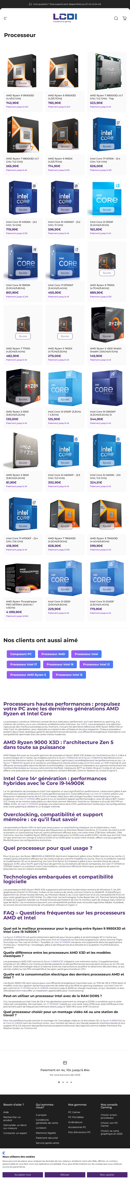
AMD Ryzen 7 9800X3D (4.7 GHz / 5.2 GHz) (22, 160)
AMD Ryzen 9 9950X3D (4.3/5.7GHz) (62, 97)
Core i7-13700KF (29, 804)
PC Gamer (74, 1112)
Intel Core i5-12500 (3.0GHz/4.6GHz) (59, 603)
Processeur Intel (86, 654)
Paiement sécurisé (47, 1137)
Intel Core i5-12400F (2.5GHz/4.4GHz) (102, 603)
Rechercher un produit (12, 1119)
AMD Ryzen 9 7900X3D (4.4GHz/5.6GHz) (104, 540)
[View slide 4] (71, 1082)
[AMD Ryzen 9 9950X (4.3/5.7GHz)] (65, 134)
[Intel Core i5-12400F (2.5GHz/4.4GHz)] (107, 577)
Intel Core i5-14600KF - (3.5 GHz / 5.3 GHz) (64, 476)
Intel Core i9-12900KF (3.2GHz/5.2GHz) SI (103, 413)
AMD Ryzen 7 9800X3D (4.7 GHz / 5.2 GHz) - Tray (106, 97)
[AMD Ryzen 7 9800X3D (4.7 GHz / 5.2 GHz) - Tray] (107, 71)
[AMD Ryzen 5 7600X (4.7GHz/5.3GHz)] (65, 324)
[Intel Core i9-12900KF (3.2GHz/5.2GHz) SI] (107, 387)
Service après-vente (47, 1143)
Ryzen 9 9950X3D (68, 758)
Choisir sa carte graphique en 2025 (112, 1132)
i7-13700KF (53, 1004)
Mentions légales (46, 1133)
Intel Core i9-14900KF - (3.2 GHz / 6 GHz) (64, 223)
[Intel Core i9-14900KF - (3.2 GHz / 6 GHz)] (65, 198)
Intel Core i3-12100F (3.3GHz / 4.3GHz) (64, 413)
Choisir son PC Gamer (109, 1124)
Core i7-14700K (26, 799)
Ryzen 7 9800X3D (13, 763)
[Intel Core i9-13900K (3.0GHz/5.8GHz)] (23, 261)
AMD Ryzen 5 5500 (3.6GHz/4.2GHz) (17, 413)
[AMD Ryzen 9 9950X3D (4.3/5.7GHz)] (65, 71)
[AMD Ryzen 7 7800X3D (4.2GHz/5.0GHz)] (65, 514)
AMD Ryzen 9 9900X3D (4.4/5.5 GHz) (20, 97)
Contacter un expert (15, 1133)
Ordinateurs (75, 1122)
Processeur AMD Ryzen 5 (28, 674)
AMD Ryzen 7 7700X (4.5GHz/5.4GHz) (18, 350)
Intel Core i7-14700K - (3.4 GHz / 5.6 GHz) (105, 160)
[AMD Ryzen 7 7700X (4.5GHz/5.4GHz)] (23, 324)
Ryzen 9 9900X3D (93, 758)
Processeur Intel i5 (69, 674)
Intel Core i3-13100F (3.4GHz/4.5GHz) (101, 223)
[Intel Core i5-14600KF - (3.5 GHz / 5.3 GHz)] (65, 451)
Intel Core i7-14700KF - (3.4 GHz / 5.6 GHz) (22, 540)
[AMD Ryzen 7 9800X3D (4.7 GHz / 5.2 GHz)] (23, 134)
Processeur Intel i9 (60, 664)
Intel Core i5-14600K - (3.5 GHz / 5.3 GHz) (105, 476)
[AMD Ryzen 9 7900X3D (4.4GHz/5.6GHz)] (107, 514)
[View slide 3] (67, 1082)
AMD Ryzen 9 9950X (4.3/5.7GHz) (60, 160)
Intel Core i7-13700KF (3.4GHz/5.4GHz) (60, 287)
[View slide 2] (63, 1082)
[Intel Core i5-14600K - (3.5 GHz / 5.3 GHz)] (107, 451)
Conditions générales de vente (47, 1121)
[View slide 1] (59, 1082)
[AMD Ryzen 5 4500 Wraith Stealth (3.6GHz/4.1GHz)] (107, 324)
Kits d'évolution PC (79, 1132)
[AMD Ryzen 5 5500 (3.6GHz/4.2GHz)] (23, 387)
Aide (6, 1112)
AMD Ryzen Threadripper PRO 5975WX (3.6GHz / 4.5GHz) (21, 604)
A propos (41, 1115)
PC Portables (76, 1117)
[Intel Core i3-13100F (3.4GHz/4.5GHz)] (107, 198)
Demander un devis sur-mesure (15, 1127)
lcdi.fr (84, 724)
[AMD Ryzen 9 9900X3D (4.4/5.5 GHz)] (23, 71)
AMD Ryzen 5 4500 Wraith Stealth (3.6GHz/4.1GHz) (106, 350)
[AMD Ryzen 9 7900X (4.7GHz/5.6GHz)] (107, 261)
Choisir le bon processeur (109, 1117)
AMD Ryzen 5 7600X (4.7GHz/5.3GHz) (60, 350)
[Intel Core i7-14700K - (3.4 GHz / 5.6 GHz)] (107, 134)
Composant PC (21, 654)
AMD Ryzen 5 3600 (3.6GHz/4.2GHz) (17, 476)
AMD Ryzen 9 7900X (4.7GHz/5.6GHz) (102, 287)
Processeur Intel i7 (23, 664)
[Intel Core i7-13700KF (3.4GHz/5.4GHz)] (65, 261)
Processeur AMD (53, 654)
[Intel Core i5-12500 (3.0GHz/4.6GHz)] (65, 577)
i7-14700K (25, 988)
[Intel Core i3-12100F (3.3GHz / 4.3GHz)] (65, 387)
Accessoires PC (77, 1127)
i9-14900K (42, 988)
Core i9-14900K (102, 794)
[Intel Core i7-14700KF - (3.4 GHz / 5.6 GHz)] (23, 514)
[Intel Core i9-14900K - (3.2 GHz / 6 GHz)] (23, 198)
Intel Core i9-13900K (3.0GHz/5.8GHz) (18, 287)
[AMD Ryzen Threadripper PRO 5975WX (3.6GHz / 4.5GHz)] (23, 577)
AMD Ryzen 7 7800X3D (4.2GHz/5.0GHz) (62, 540)
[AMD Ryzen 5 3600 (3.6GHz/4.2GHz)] (23, 451)
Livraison (41, 1127)
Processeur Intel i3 (96, 664)
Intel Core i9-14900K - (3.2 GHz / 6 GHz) (21, 223)
